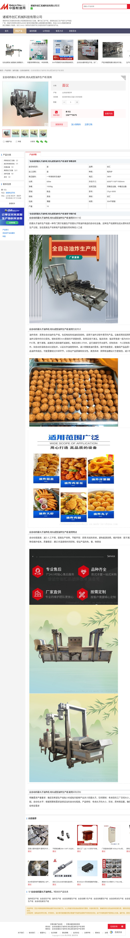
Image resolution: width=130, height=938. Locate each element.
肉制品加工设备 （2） (11, 160)
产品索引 (6, 230)
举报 (19, 141)
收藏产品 (8, 141)
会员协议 (76, 933)
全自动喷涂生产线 (116, 898)
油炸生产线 (56, 898)
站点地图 (54, 933)
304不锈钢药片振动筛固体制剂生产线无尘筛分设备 (69, 62)
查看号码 (109, 113)
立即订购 (88, 124)
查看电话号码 (10, 193)
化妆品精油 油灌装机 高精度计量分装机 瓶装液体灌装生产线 (23, 62)
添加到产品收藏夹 (9, 233)
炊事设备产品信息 (56, 924)
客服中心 (43, 933)
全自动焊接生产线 (69, 898)
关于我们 (21, 933)
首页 (1, 70)
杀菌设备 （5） (9, 167)
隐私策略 (65, 933)
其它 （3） (7, 177)
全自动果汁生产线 (85, 898)
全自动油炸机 (24, 70)
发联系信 (59, 124)
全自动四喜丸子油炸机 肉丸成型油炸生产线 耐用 (68, 927)
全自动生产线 (45, 898)
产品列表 (8, 70)
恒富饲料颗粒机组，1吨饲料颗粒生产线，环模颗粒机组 (46, 62)
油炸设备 (15, 70)
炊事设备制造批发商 (73, 924)
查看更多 (12, 203)
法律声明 (87, 933)
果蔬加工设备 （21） (11, 170)
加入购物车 (76, 124)
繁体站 (97, 933)
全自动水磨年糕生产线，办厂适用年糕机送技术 (93, 62)
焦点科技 (68, 935)
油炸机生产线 (33, 898)
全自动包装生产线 (42, 901)
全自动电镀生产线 (101, 898)
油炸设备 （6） (9, 174)
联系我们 (32, 933)
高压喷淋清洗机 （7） (11, 164)
